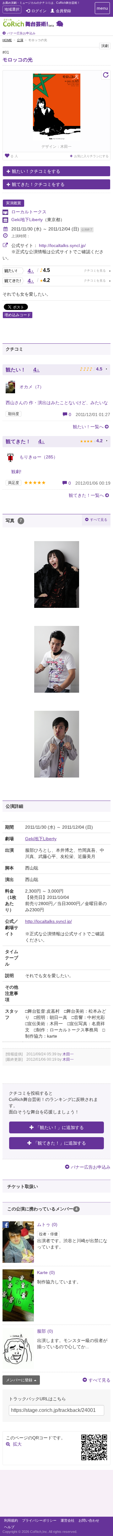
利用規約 (11, 1520)
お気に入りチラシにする (91, 156)
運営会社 (67, 1520)
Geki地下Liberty (27, 219)
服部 (45, 1331)
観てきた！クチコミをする (38, 184)
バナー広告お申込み (21, 33)
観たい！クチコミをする (36, 171)
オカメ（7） (31, 386)
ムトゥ (47, 1224)
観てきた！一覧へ (86, 495)
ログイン (38, 11)
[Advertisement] (56, 1494)
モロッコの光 (18, 59)
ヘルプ (9, 1527)
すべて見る (98, 519)
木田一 (68, 1054)
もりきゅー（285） (38, 456)
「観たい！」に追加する (59, 1127)
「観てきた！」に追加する (59, 1143)
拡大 (17, 1444)
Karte (46, 1272)
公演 (20, 40)
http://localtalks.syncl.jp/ (62, 245)
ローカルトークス (28, 211)
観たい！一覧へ (88, 426)
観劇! (13, 471)
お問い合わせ (88, 1520)
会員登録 (63, 11)
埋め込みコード (17, 315)
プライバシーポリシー (39, 1520)
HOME (7, 40)
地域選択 (11, 10)
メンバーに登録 (19, 1380)
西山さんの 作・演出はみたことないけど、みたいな (57, 402)
